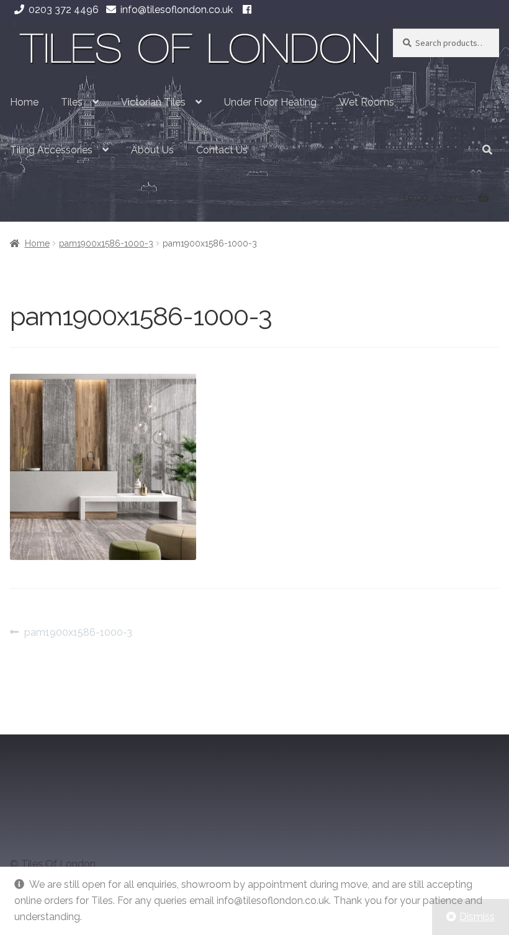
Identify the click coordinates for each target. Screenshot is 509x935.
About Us (152, 150)
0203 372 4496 (64, 10)
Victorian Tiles (153, 102)
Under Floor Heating (270, 102)
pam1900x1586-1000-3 (106, 243)
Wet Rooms (366, 102)
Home (24, 102)
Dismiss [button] (477, 917)
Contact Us (222, 150)
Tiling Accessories (51, 150)
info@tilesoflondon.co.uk (176, 10)
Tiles (72, 102)
